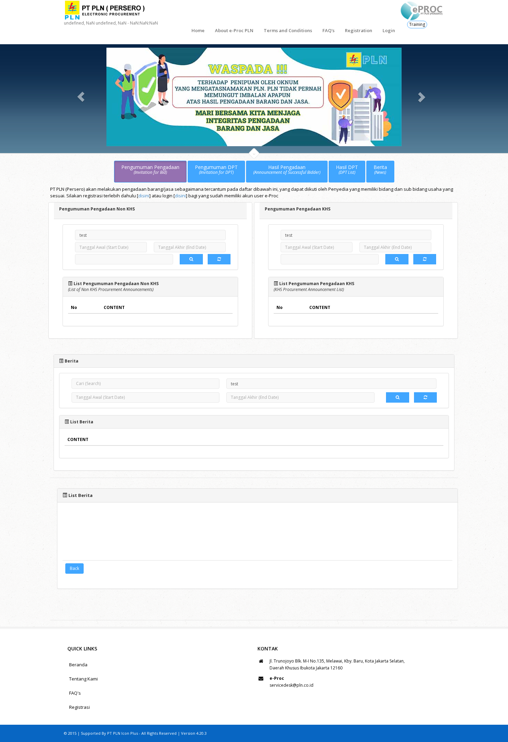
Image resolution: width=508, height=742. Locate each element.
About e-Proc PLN (234, 30)
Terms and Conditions (288, 30)
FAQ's (328, 30)
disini (143, 195)
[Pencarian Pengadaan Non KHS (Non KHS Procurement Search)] (191, 259)
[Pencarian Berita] (397, 397)
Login (389, 30)
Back (74, 568)
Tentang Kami (83, 679)
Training (417, 24)
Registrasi (79, 707)
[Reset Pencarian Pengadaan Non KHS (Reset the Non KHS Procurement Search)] (219, 259)
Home (198, 30)
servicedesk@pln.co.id (291, 685)
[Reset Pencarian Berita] (425, 397)
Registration (358, 30)
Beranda (78, 664)
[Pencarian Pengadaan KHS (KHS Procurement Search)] (396, 259)
